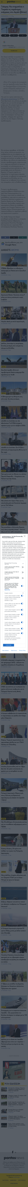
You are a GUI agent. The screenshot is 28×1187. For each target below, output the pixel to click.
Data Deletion (5, 650)
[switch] (22, 567)
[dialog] (14, 593)
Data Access (14, 650)
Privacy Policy (22, 650)
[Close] (25, 536)
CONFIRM (8, 645)
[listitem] (14, 563)
